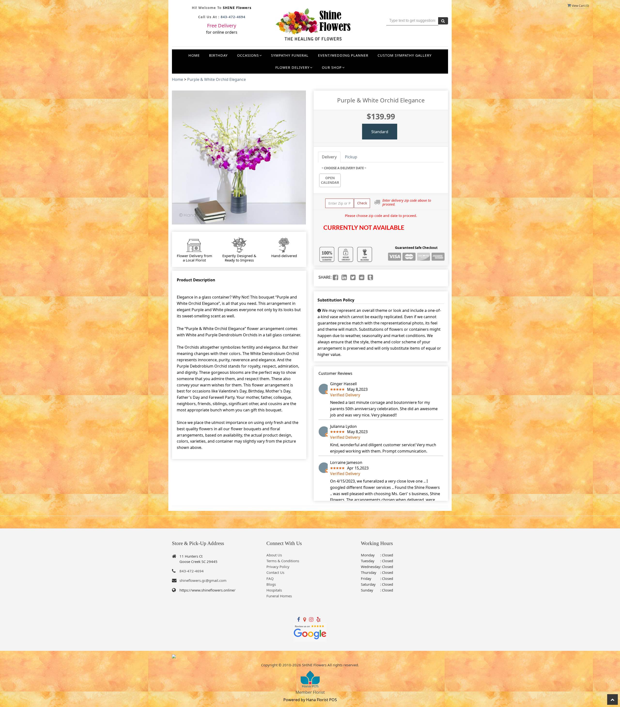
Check (362, 203)
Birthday (218, 55)
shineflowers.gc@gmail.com (202, 580)
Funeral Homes (279, 595)
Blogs (271, 584)
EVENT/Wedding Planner (343, 55)
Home (194, 55)
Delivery (329, 157)
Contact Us (275, 572)
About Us (274, 555)
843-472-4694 (233, 17)
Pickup (351, 157)
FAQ (270, 578)
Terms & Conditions (282, 560)
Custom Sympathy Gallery (405, 55)
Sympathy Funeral (290, 55)
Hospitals (274, 590)
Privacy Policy (277, 566)
